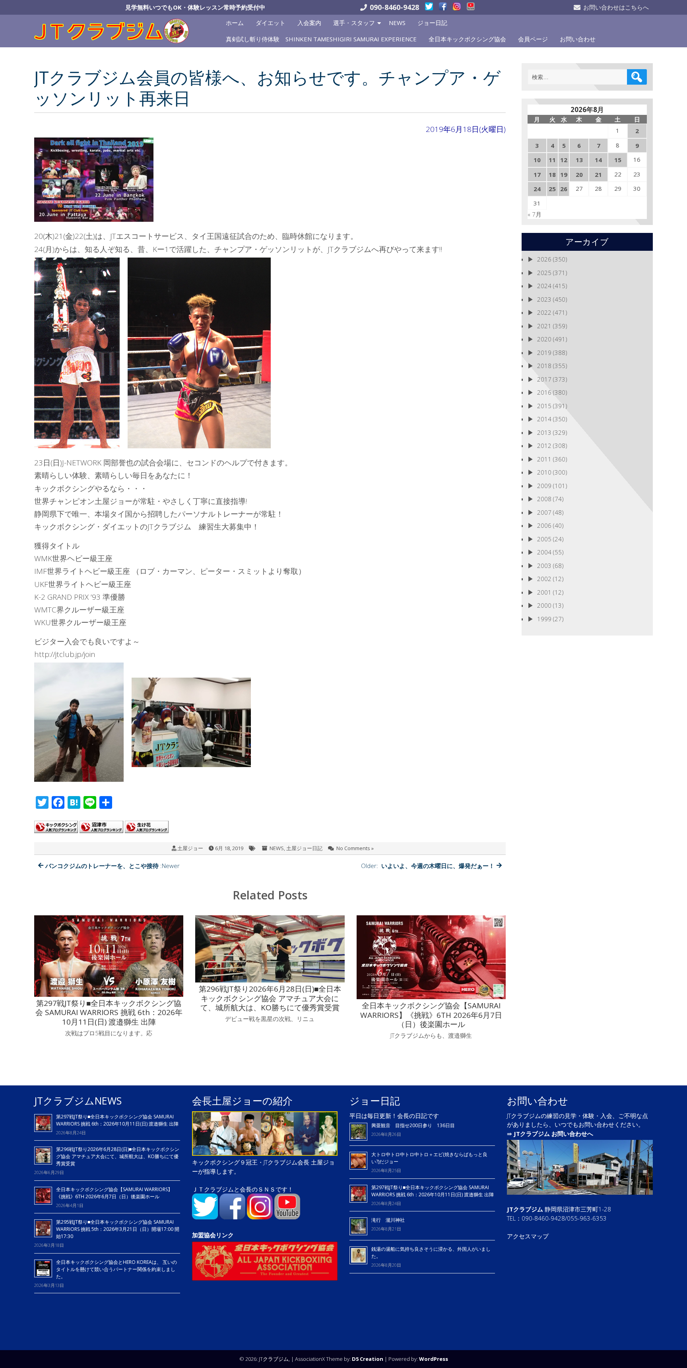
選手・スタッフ (354, 23)
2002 (544, 579)
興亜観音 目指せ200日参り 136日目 (415, 1125)
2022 (544, 312)
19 (563, 174)
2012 (544, 446)
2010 (544, 472)
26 (563, 189)
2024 (544, 286)
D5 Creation (367, 1358)
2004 (544, 552)
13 (579, 160)
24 (537, 189)
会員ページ (533, 39)
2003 (544, 566)
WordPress (433, 1358)
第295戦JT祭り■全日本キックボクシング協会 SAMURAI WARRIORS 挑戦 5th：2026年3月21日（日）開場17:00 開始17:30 (117, 1229)
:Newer (112, 866)
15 (617, 160)
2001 (544, 592)
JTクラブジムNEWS (78, 1100)
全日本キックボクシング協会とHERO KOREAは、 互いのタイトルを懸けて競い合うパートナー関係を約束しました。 (116, 1269)
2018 (544, 366)
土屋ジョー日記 (304, 848)
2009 (544, 486)
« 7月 (534, 214)
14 (598, 160)
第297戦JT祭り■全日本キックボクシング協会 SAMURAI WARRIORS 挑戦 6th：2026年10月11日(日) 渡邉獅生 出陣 (117, 1120)
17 (537, 174)
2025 (544, 273)
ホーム (235, 23)
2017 (544, 379)
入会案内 (309, 23)
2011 (544, 459)
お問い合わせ (578, 39)
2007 (544, 512)
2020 (544, 339)
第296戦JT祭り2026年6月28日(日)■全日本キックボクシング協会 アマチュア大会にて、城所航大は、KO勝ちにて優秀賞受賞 (117, 1156)
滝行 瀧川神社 (388, 1220)
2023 (544, 299)
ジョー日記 (432, 23)
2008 (544, 499)
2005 (544, 539)
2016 (544, 392)
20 (579, 174)
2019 (544, 353)
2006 (544, 525)
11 (552, 160)
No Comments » (355, 848)
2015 (544, 406)
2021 (544, 326)
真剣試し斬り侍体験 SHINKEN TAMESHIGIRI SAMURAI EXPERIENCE (321, 39)
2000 (544, 605)
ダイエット (270, 23)
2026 (544, 259)
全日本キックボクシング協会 (467, 39)
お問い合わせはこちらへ (616, 7)
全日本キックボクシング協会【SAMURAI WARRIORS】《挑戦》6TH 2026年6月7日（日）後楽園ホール (114, 1193)
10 (537, 160)
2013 (544, 432)
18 (552, 174)
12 (563, 160)
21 (598, 174)
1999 (544, 619)
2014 (544, 419)
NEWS (397, 23)
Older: (428, 866)
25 (552, 189)
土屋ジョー (190, 848)
